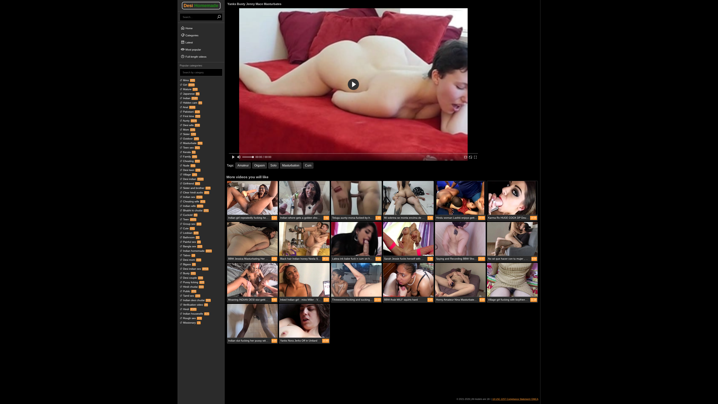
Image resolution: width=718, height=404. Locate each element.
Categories (191, 35)
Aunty (189, 120)
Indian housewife (195, 313)
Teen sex (190, 147)
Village (189, 174)
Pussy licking (193, 282)
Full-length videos (195, 56)
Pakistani (190, 111)
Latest (189, 42)
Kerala (188, 152)
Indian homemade (196, 250)
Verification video (194, 304)
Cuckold (189, 214)
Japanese (190, 93)
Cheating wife (193, 201)
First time (191, 116)
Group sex (191, 223)
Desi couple (192, 277)
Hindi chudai (192, 286)
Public (189, 291)
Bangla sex (192, 246)
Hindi (189, 309)
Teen (189, 219)
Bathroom (190, 237)
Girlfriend (191, 183)
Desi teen (191, 170)
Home (189, 28)
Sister (188, 134)
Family (189, 156)
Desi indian (192, 178)
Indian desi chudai (196, 300)
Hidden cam (192, 102)
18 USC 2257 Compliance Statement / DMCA (515, 399)
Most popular (193, 49)
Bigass (188, 264)
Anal (188, 107)
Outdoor (190, 138)
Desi (201, 5)
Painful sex (191, 241)
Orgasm (259, 165)
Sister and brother (196, 187)
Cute (188, 228)
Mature (189, 89)
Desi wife (190, 125)
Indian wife (192, 205)
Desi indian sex (195, 268)
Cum (308, 165)
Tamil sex (191, 295)
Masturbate (192, 143)
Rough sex (191, 318)
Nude (188, 165)
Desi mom (191, 259)
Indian (189, 98)
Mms (188, 80)
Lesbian (190, 232)
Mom (188, 129)
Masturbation (290, 165)
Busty (188, 273)
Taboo (188, 255)
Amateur (243, 165)
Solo (273, 165)
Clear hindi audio (195, 192)
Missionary (191, 322)
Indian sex (192, 196)
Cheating (190, 161)
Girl (188, 84)
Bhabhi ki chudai (195, 210)
